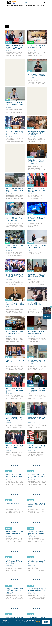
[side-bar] (44, 2)
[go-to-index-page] (27, 2)
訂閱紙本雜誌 (9, 2)
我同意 (46, 622)
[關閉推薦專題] (51, 307)
